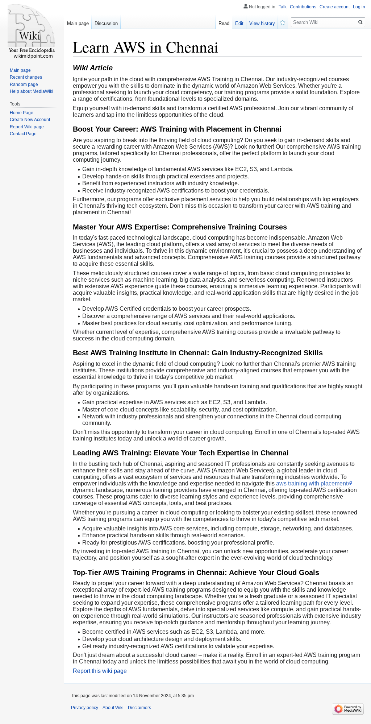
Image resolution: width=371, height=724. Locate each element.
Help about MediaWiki (31, 91)
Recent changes (26, 77)
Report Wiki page (27, 126)
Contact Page (23, 133)
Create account (335, 6)
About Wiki (113, 707)
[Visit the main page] (32, 29)
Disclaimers (139, 707)
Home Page (21, 112)
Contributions (303, 6)
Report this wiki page (100, 671)
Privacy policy (84, 707)
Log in (359, 6)
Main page (78, 23)
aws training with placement (311, 483)
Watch (283, 22)
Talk (283, 6)
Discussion (106, 23)
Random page (24, 84)
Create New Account (30, 119)
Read (223, 23)
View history (262, 23)
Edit (239, 23)
